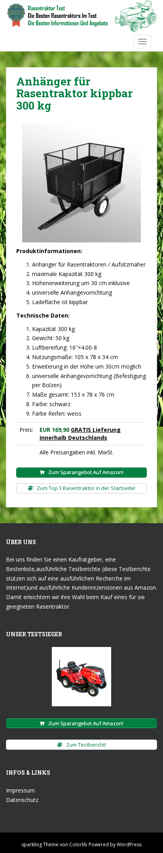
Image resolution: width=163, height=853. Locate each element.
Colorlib (78, 844)
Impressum (20, 790)
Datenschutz (22, 800)
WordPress (129, 844)
